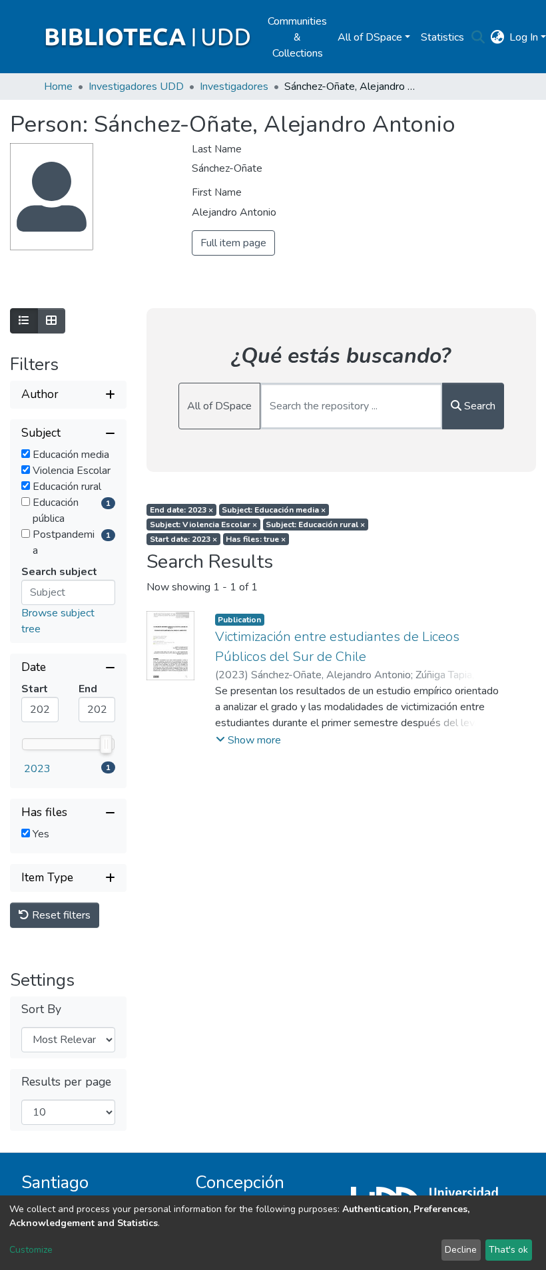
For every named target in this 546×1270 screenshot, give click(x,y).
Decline (461, 1249)
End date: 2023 (181, 510)
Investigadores (234, 86)
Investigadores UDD (136, 86)
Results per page (66, 1082)
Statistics (442, 37)
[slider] (106, 744)
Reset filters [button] (60, 915)
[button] (497, 37)
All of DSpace (219, 406)
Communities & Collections (297, 37)
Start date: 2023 (183, 539)
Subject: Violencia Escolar (203, 524)
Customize (31, 1249)
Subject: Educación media (274, 510)
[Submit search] (477, 37)
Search (478, 406)
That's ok (508, 1249)
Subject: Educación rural (315, 524)
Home (58, 86)
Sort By (41, 1009)
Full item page (233, 243)
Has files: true (256, 539)
